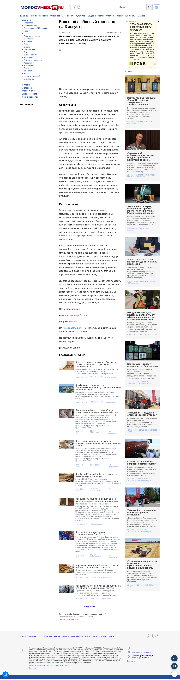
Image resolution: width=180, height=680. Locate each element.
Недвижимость (97, 377)
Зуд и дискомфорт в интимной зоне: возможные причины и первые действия (97, 411)
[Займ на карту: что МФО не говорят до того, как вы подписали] (142, 246)
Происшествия (30, 25)
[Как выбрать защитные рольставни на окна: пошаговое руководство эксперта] (67, 512)
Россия (69, 16)
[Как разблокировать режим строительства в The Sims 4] (67, 545)
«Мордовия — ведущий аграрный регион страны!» (142, 413)
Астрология (29, 63)
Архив (120, 16)
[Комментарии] (174, 666)
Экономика (28, 57)
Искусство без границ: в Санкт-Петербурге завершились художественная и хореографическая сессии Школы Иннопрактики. (142, 103)
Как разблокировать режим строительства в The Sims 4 (90, 533)
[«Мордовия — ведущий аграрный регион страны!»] (142, 399)
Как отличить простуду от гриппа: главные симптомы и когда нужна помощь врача (98, 443)
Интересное (29, 65)
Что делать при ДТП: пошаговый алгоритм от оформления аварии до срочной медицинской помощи (141, 317)
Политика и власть (32, 36)
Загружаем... (90, 606)
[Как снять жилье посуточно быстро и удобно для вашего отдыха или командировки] (67, 370)
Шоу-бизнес (29, 39)
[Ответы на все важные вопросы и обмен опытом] (142, 448)
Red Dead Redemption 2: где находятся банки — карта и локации (96, 475)
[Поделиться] (174, 658)
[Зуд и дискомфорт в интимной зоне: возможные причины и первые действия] (67, 422)
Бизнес (27, 44)
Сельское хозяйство (33, 60)
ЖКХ (26, 73)
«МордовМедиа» (72, 328)
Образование (29, 49)
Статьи (110, 16)
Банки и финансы (147, 281)
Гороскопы (74, 322)
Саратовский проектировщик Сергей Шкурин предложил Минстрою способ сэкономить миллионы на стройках (141, 159)
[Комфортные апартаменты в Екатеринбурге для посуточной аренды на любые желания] (67, 394)
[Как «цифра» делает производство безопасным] (142, 350)
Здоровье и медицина (95, 431)
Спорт (26, 33)
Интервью (27, 88)
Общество (28, 23)
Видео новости (29, 94)
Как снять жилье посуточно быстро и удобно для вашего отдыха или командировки (95, 364)
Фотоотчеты (28, 91)
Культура (80, 16)
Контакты (130, 16)
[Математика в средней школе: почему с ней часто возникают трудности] (67, 572)
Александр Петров (77, 315)
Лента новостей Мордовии (35, 28)
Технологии (29, 71)
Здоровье (28, 41)
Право (26, 68)
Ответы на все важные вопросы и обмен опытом (142, 462)
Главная (24, 16)
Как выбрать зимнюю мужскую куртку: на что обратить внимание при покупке (98, 586)
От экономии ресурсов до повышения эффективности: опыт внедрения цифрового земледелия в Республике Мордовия (142, 566)
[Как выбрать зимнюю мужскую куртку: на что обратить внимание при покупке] (67, 593)
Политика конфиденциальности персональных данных (49, 665)
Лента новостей (39, 16)
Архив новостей (30, 97)
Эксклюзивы (56, 16)
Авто (26, 52)
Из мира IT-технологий (95, 489)
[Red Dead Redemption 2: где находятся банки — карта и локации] (67, 483)
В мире (141, 16)
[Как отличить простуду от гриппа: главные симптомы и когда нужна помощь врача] (67, 454)
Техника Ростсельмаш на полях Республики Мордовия (141, 512)
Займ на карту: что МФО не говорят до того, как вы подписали (142, 261)
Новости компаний (32, 76)
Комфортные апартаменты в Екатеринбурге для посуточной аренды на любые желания (98, 387)
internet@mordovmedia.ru (142, 652)
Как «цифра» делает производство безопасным (142, 365)
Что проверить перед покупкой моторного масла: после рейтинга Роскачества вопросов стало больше (140, 210)
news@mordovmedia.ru (68, 619)
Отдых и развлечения (95, 555)
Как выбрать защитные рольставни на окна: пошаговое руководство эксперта (96, 500)
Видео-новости (96, 16)
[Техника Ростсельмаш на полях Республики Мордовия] (142, 497)
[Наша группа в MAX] (174, 674)
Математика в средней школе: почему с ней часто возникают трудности (96, 566)
